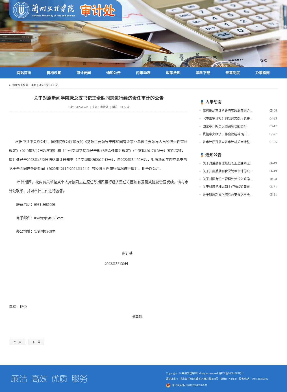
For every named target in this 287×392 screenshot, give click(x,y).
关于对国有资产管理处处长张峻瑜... (227, 179)
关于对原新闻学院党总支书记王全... (227, 194)
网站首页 (24, 73)
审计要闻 (83, 73)
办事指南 (262, 73)
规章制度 (233, 73)
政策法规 (173, 73)
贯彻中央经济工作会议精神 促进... (226, 134)
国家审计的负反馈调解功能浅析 (225, 126)
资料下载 (203, 73)
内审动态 (143, 73)
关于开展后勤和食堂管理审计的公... (227, 171)
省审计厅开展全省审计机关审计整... (227, 142)
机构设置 (54, 73)
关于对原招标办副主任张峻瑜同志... (227, 186)
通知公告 (113, 73)
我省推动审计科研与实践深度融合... (227, 110)
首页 (34, 85)
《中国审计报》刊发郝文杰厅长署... (227, 118)
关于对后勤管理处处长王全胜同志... (227, 163)
